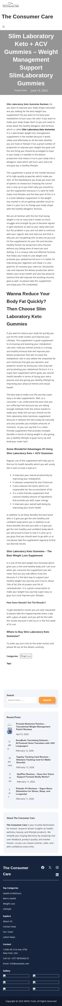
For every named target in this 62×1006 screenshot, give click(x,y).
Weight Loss (26, 656)
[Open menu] (3, 26)
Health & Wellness (12, 893)
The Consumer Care (27, 17)
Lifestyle (7, 908)
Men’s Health (9, 898)
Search (47, 700)
